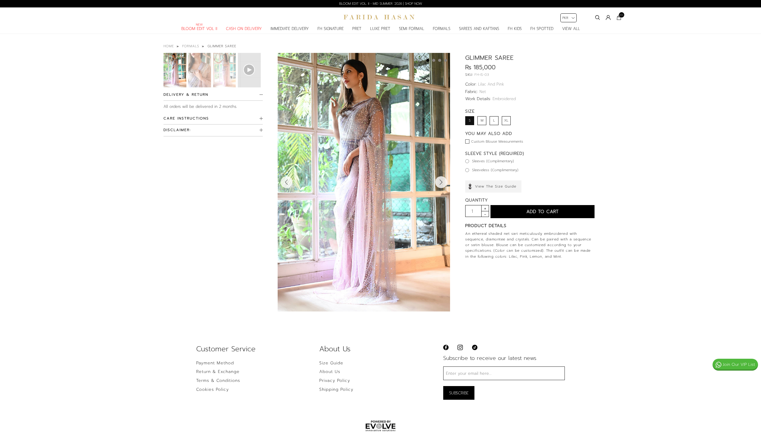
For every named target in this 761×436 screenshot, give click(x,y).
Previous (287, 182)
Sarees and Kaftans (479, 29)
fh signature (330, 29)
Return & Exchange (218, 372)
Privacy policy (334, 381)
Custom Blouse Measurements (497, 141)
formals (441, 29)
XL (506, 120)
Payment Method (215, 363)
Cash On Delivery (244, 29)
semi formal (411, 29)
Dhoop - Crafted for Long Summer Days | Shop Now (380, 3)
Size (470, 111)
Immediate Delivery (290, 29)
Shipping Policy (336, 390)
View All (571, 29)
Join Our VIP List (739, 364)
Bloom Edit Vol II (199, 29)
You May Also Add (488, 133)
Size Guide (331, 363)
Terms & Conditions (218, 381)
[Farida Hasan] (380, 17)
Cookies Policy (212, 390)
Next (441, 182)
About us (329, 372)
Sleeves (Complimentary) (493, 161)
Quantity (476, 200)
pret (356, 29)
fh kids (515, 29)
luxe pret (380, 29)
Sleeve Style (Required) (494, 153)
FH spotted (542, 29)
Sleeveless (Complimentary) (495, 170)
